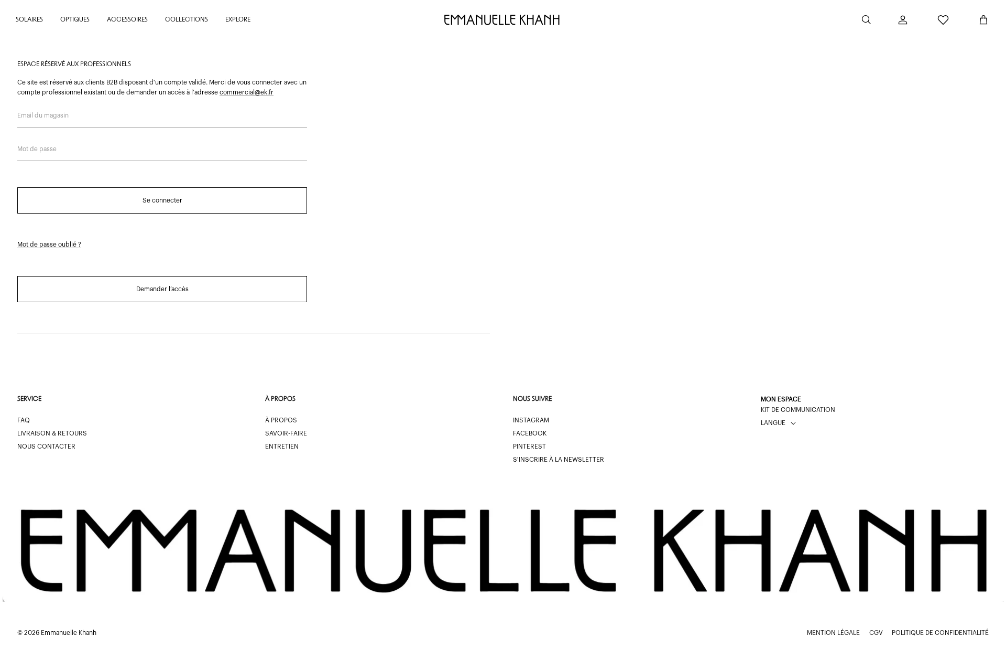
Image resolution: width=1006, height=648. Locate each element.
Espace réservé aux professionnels (74, 64)
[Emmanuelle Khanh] (503, 19)
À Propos (281, 420)
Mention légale (833, 633)
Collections (186, 20)
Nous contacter (46, 446)
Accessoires (127, 20)
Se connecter (162, 200)
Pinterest (529, 446)
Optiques (75, 20)
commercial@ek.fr (247, 92)
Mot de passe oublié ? (49, 244)
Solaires (29, 20)
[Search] (866, 20)
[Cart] (983, 20)
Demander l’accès (162, 289)
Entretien (282, 446)
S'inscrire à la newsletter (558, 459)
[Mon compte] (903, 20)
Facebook (529, 433)
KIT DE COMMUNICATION (798, 410)
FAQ (23, 420)
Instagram (531, 420)
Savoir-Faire (286, 433)
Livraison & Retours (52, 433)
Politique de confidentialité (940, 633)
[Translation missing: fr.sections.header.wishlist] (943, 20)
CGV (876, 633)
